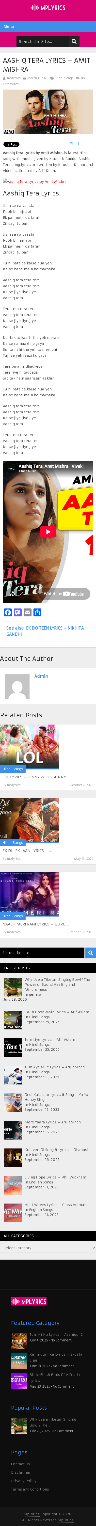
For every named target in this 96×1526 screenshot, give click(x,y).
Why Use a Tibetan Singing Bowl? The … (53, 1422)
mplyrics (14, 78)
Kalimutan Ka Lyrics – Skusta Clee (56, 1357)
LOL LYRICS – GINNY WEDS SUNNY (34, 777)
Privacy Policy (23, 1481)
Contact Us (20, 1464)
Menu (9, 26)
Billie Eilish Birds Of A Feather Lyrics (56, 1377)
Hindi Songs (64, 78)
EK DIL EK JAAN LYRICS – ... (27, 850)
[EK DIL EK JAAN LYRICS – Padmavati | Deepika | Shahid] (29, 820)
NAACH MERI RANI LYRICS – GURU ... (36, 924)
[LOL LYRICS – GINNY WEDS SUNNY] (29, 747)
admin (41, 676)
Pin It (74, 143)
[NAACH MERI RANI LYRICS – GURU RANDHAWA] (29, 894)
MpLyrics (32, 1514)
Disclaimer (21, 1472)
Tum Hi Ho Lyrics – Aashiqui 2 (56, 1334)
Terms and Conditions (30, 1489)
